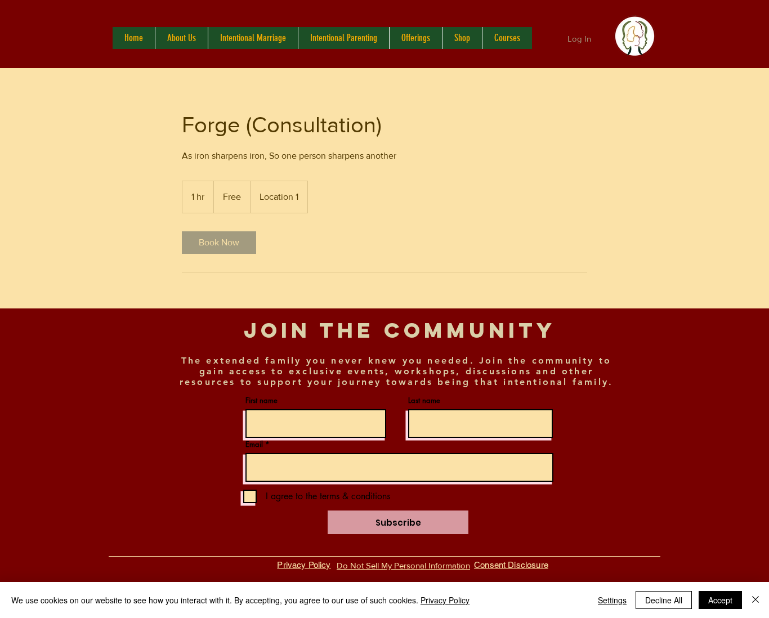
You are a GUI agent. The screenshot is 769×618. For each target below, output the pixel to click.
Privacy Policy (445, 600)
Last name (424, 400)
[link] (219, 242)
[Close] (755, 600)
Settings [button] (612, 600)
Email (254, 444)
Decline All (663, 600)
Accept (720, 600)
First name (261, 400)
